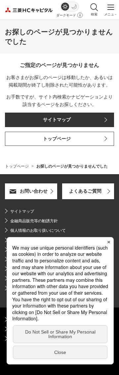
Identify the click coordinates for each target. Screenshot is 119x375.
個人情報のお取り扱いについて (38, 230)
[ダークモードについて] (80, 15)
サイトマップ (22, 211)
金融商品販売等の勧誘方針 (31, 220)
